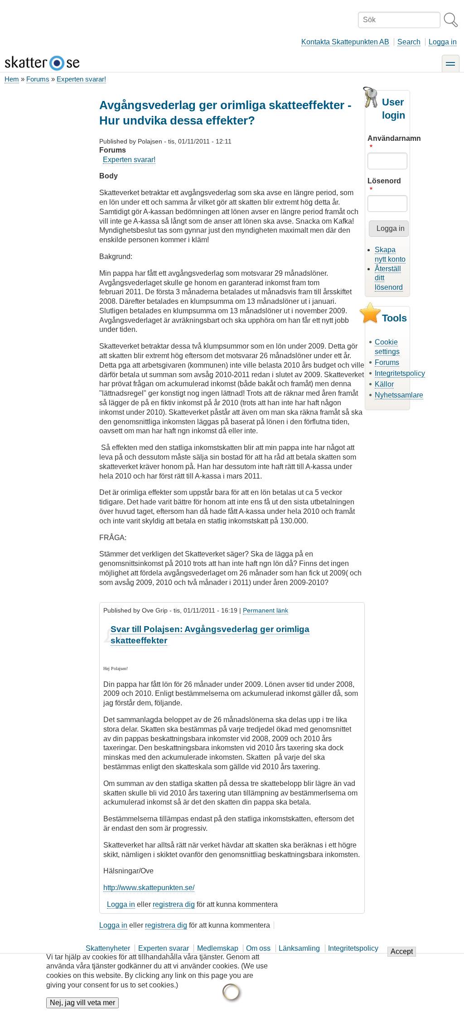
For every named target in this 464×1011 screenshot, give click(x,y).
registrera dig (174, 904)
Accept (402, 951)
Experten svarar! (81, 79)
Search (408, 42)
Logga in (443, 42)
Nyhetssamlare (399, 395)
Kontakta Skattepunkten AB (345, 42)
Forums (37, 79)
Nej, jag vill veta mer (82, 1002)
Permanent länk (265, 610)
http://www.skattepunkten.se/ (148, 887)
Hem (12, 79)
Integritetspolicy (400, 373)
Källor (384, 384)
